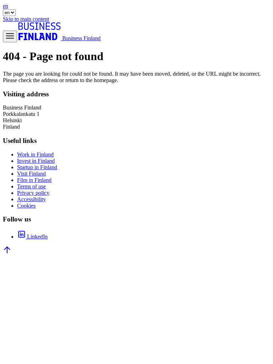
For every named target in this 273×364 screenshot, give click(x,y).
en (5, 6)
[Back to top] (7, 252)
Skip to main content (26, 19)
